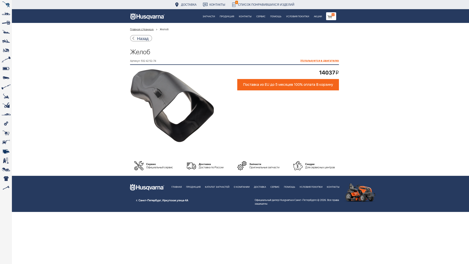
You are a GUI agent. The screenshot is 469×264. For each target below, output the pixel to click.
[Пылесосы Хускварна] (6, 160)
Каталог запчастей (217, 187)
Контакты (217, 4)
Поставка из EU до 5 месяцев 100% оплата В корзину (288, 84)
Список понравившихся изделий (265, 3)
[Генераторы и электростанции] (6, 133)
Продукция (227, 16)
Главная (176, 187)
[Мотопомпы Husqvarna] (6, 151)
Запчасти (209, 16)
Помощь (275, 16)
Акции (318, 16)
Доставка (189, 4)
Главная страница (142, 29)
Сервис (260, 16)
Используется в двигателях (319, 60)
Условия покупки (297, 16)
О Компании (242, 187)
